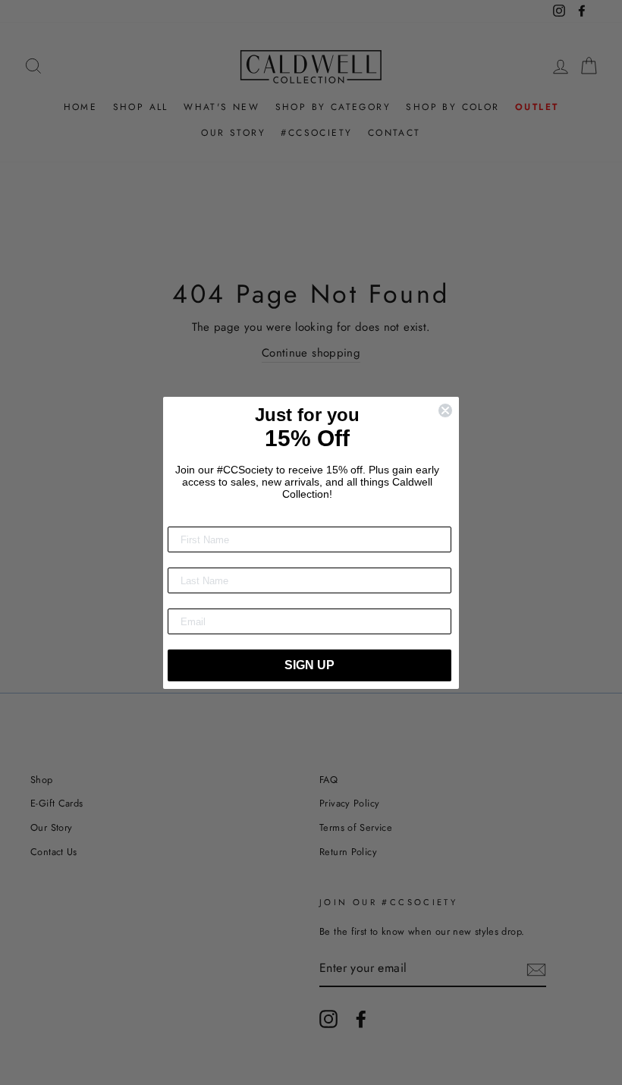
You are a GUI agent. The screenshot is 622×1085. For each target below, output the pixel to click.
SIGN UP (309, 665)
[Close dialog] (445, 410)
